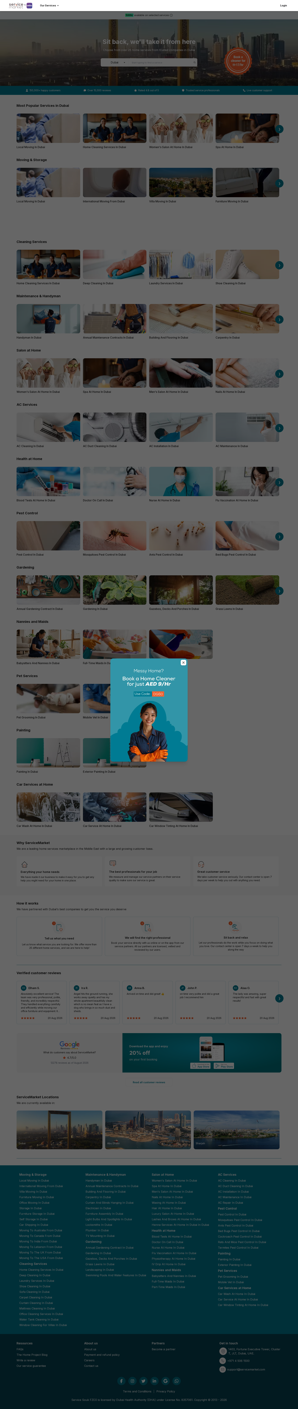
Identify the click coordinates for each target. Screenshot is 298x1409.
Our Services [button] (48, 5)
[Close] (183, 662)
